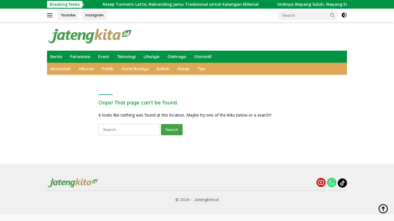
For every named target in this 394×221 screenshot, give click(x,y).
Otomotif (203, 56)
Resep (184, 68)
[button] (332, 15)
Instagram (94, 15)
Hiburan (86, 68)
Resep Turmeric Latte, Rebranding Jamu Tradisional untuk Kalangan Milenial (177, 4)
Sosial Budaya (135, 68)
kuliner (163, 68)
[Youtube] (321, 183)
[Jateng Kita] (90, 36)
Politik (107, 68)
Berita (56, 56)
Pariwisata (80, 56)
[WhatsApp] (331, 183)
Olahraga (177, 56)
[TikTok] (342, 183)
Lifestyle (152, 56)
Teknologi (126, 56)
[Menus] (51, 15)
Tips (202, 68)
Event (103, 56)
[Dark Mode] (344, 15)
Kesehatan (60, 68)
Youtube (68, 15)
